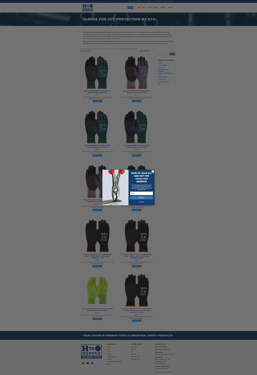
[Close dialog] (153, 171)
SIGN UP (141, 197)
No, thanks (141, 202)
